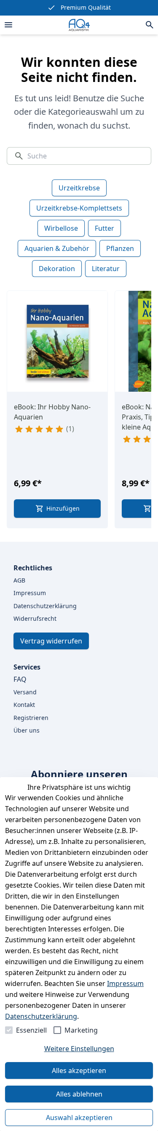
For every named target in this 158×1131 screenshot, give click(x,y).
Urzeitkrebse (79, 187)
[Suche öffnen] (149, 24)
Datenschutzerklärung (41, 1016)
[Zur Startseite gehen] (79, 25)
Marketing (81, 1030)
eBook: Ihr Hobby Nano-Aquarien (52, 412)
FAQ (20, 679)
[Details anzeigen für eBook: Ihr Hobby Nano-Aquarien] (57, 341)
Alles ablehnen (79, 1094)
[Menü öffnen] (8, 24)
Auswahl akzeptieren (79, 1117)
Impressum (125, 983)
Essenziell (31, 1030)
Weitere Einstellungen (79, 1048)
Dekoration (57, 268)
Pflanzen (120, 248)
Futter (104, 228)
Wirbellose (61, 228)
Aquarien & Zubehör (56, 248)
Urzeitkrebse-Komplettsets (79, 208)
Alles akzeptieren (79, 1070)
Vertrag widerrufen (51, 641)
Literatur (106, 268)
